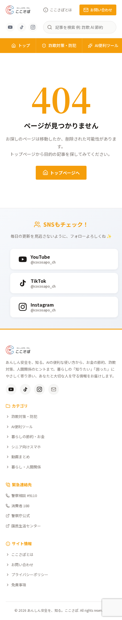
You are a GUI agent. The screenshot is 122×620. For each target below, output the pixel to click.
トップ (24, 45)
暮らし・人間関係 (26, 467)
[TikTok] (21, 27)
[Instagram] (32, 27)
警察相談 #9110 (24, 495)
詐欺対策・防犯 (62, 45)
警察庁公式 (20, 515)
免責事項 (18, 584)
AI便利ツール (22, 426)
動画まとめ (20, 456)
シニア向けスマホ (26, 446)
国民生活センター (26, 525)
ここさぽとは (61, 9)
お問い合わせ (101, 9)
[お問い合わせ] (53, 389)
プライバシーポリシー (29, 574)
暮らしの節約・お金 (28, 436)
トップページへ (65, 173)
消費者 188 (20, 505)
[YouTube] (10, 27)
